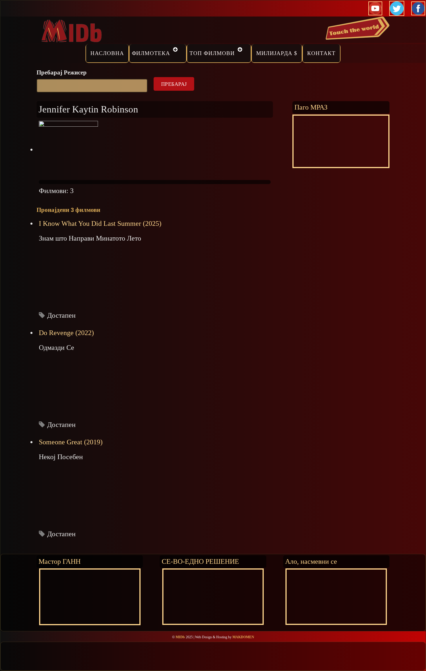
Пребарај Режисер (62, 72)
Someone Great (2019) (71, 442)
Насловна (107, 53)
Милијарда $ (276, 53)
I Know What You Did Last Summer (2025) (100, 223)
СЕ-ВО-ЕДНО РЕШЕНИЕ (200, 561)
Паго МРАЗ (310, 107)
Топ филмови (212, 53)
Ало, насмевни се (311, 561)
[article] (155, 269)
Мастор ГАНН (60, 561)
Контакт (321, 53)
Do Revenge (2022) (66, 333)
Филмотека (151, 53)
